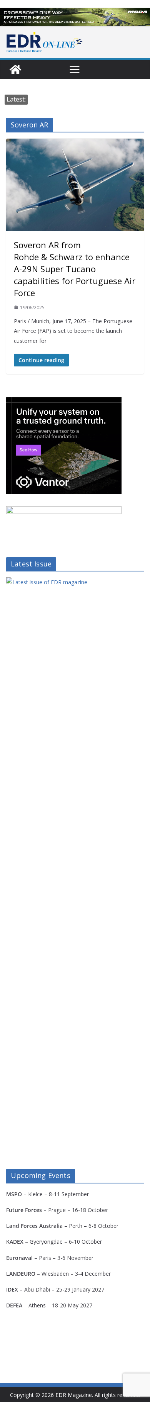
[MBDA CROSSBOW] (75, 17)
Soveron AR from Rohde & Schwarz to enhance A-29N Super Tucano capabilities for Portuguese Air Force (74, 269)
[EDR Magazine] (15, 69)
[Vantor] (64, 402)
